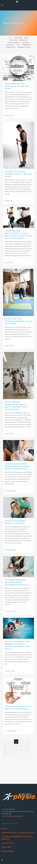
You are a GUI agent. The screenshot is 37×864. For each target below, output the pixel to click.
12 (16, 750)
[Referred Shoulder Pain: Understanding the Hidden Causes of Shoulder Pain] (18, 450)
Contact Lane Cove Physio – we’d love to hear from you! (18, 832)
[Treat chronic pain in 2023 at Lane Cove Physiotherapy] (18, 690)
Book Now (5, 828)
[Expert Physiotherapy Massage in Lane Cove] (18, 507)
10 (5, 750)
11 (11, 750)
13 (22, 750)
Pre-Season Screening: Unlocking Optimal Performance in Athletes (17, 582)
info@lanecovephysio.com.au (14, 816)
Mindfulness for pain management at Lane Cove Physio (17, 86)
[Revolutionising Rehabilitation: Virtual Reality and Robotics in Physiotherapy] (18, 375)
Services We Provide (8, 843)
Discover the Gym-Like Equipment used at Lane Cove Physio (18, 174)
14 (27, 750)
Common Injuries (7, 847)
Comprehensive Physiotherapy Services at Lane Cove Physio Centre (17, 838)
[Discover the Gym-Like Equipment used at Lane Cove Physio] (18, 145)
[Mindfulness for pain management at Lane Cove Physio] (18, 68)
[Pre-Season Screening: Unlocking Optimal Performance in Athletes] (18, 566)
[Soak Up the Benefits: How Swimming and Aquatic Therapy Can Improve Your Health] (18, 628)
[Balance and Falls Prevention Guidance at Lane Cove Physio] (18, 292)
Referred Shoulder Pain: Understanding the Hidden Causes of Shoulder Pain (17, 466)
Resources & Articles (8, 851)
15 (5, 755)
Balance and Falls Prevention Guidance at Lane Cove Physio (18, 321)
